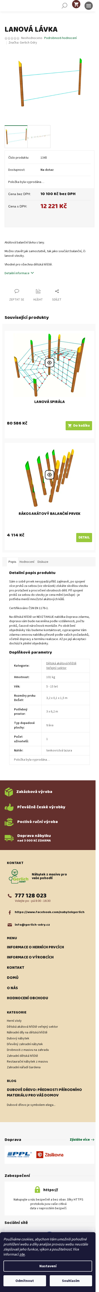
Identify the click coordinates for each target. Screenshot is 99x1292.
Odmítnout (24, 1280)
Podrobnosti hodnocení (60, 38)
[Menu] (88, 5)
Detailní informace (17, 273)
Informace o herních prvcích (35, 947)
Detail (84, 538)
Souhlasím (71, 1280)
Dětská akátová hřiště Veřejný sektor (61, 665)
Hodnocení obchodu (27, 998)
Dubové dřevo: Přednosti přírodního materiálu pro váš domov (44, 1092)
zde (22, 1254)
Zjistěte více (80, 1139)
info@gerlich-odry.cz (32, 925)
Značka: (23, 42)
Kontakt (15, 968)
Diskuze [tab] (43, 562)
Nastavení (47, 1266)
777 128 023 (31, 896)
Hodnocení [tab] (27, 562)
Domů (12, 978)
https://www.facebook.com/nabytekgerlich (49, 912)
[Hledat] (64, 5)
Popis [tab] (12, 562)
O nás (12, 988)
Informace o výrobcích (30, 957)
